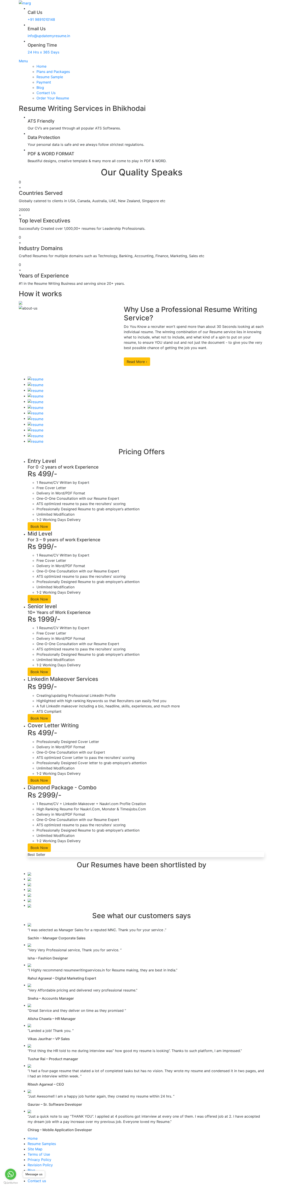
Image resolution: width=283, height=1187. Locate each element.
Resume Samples (42, 1143)
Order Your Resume (52, 98)
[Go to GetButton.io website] (11, 1182)
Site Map (35, 1149)
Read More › (137, 361)
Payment (43, 82)
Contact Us (45, 93)
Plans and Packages (53, 71)
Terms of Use (39, 1154)
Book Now (39, 526)
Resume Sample (49, 77)
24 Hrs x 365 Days (43, 52)
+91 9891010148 (41, 19)
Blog (40, 87)
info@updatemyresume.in (49, 36)
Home (41, 66)
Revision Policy (40, 1165)
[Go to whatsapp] (10, 1174)
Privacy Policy (39, 1159)
